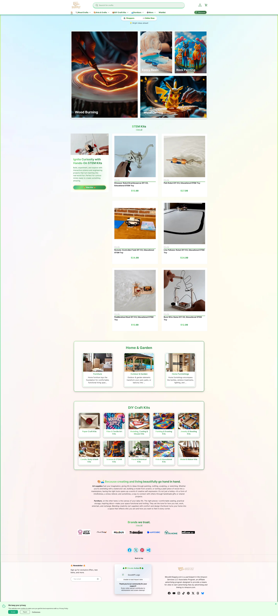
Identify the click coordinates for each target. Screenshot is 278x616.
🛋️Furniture (136, 12)
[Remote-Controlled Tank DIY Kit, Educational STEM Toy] (135, 223)
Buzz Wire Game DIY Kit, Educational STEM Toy (183, 318)
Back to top (139, 558)
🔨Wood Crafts (81, 12)
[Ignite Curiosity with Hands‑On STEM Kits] (90, 144)
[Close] (276, 604)
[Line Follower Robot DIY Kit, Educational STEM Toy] (184, 223)
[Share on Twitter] (135, 550)
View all (139, 130)
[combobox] (138, 5)
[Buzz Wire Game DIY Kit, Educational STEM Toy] (184, 290)
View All (139, 525)
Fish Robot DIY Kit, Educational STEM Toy (182, 183)
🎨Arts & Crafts (100, 12)
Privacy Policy (63, 608)
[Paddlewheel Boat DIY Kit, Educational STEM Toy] (135, 290)
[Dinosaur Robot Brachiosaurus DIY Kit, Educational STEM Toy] (135, 156)
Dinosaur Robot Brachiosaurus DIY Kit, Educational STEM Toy (131, 184)
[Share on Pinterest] (142, 550)
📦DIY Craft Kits (119, 12)
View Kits (89, 187)
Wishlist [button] (162, 12)
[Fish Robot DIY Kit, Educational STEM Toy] (184, 156)
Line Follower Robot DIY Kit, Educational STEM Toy (184, 251)
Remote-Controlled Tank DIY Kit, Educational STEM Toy (134, 251)
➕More (150, 12)
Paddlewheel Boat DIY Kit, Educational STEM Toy (134, 318)
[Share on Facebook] (129, 550)
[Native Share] (148, 550)
